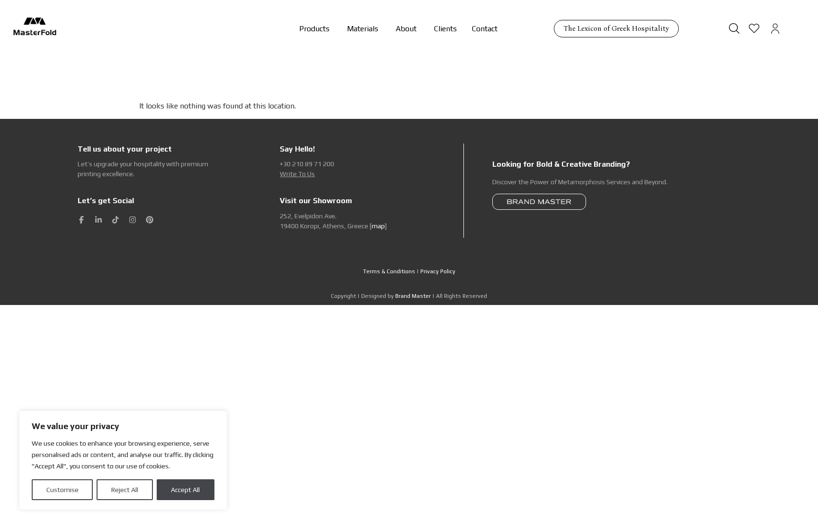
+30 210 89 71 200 (307, 164)
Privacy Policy (437, 271)
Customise (62, 489)
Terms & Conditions (389, 271)
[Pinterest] (149, 220)
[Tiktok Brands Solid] (115, 220)
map (378, 226)
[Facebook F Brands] (81, 220)
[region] (123, 460)
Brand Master (413, 296)
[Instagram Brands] (132, 220)
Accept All (185, 489)
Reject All (124, 489)
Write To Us (297, 174)
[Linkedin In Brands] (98, 220)
